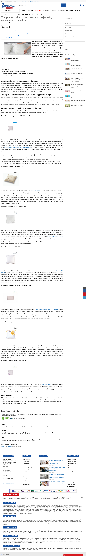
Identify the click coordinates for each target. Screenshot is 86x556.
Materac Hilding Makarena (73, 505)
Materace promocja (26, 478)
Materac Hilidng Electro (45, 507)
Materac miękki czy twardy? (76, 497)
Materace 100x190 (39, 548)
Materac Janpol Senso (70, 523)
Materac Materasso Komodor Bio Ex (72, 539)
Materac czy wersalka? (8, 498)
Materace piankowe (71, 467)
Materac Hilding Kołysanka (73, 506)
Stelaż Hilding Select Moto (73, 511)
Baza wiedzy (68, 27)
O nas (24, 482)
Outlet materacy (26, 465)
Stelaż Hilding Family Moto (39, 511)
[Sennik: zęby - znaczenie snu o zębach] (67, 95)
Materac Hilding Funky (66, 509)
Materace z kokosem (71, 476)
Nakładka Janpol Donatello (48, 523)
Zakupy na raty (25, 473)
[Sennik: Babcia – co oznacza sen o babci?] (67, 105)
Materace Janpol (9, 516)
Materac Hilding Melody (67, 507)
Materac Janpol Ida (38, 523)
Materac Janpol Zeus (19, 523)
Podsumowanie (9, 37)
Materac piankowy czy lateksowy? (10, 497)
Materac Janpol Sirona (76, 520)
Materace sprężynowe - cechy (64, 497)
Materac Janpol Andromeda (9, 518)
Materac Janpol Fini (39, 520)
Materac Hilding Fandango (40, 505)
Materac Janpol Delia (10, 520)
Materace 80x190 (7, 548)
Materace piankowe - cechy (39, 497)
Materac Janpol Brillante (38, 521)
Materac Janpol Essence (59, 523)
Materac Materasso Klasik (56, 538)
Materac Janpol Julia (57, 520)
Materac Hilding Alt (38, 509)
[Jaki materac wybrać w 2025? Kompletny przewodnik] (67, 59)
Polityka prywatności (26, 459)
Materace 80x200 (15, 548)
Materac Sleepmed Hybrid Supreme (62, 530)
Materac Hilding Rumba (18, 505)
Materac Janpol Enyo (60, 518)
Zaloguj (2, 446)
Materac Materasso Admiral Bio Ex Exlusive (12, 541)
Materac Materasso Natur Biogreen (10, 539)
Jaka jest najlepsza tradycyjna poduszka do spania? (16, 31)
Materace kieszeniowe (71, 461)
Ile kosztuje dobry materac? (46, 498)
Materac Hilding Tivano (28, 511)
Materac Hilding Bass (56, 509)
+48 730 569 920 (6, 472)
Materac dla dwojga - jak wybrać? (33, 498)
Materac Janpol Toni (30, 520)
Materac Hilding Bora (56, 510)
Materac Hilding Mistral (26, 510)
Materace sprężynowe (71, 459)
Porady (66, 43)
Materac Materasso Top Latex (56, 541)
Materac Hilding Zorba (51, 505)
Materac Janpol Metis (28, 523)
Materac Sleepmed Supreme (33, 530)
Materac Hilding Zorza (7, 511)
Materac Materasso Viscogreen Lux (10, 538)
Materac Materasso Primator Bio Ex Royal (56, 539)
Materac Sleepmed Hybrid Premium (47, 530)
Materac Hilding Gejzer (76, 509)
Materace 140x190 (73, 548)
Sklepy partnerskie (26, 463)
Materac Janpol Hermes (21, 520)
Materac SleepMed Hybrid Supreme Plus (14, 532)
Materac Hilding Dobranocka (61, 506)
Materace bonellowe (71, 465)
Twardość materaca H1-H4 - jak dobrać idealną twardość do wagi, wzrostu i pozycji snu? (77, 80)
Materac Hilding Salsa (8, 505)
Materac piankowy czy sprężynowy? (25, 497)
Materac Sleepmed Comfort (9, 530)
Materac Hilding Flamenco (62, 505)
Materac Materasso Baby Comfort (21, 542)
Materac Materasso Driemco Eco (29, 541)
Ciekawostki (67, 39)
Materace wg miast (26, 484)
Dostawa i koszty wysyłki (27, 467)
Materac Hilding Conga (77, 507)
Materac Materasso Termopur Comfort (27, 538)
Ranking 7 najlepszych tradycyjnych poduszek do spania (17, 35)
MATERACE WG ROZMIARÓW (12, 545)
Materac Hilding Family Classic (9, 506)
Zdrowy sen (67, 33)
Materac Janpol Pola (10, 523)
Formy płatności (26, 469)
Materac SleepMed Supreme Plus (30, 532)
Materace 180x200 (28, 549)
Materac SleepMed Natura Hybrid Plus (28, 531)
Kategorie (68, 23)
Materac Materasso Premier (41, 539)
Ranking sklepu (68, 46)
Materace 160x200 (20, 549)
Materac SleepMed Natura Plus (42, 531)
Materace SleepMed (10, 527)
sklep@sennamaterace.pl (34, 1)
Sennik (66, 49)
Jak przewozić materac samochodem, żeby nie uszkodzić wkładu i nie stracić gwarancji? (57, 469)
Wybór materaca (68, 30)
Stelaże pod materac (71, 486)
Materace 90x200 (30, 548)
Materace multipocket (71, 463)
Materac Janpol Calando (49, 521)
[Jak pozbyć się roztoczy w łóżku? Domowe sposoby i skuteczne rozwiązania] (67, 84)
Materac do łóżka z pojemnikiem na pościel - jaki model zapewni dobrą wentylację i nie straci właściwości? (56, 476)
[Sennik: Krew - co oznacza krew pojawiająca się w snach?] (67, 63)
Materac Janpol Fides (7, 521)
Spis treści (8, 28)
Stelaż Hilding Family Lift (62, 511)
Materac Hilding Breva (47, 510)
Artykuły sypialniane (71, 484)
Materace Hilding (9, 502)
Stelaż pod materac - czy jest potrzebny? (61, 498)
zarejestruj (9, 446)
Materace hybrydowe (71, 473)
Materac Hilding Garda (76, 510)
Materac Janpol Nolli (70, 518)
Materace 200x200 (37, 549)
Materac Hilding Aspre (66, 510)
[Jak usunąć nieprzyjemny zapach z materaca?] (67, 73)
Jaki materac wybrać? (11, 494)
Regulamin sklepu (26, 461)
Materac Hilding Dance (29, 509)
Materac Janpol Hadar (17, 521)
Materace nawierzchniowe (72, 478)
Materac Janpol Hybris (69, 521)
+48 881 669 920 (22, 1)
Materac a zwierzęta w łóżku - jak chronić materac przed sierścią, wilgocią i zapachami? (56, 462)
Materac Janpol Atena (41, 518)
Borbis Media (34, 554)
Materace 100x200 (47, 548)
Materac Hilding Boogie (19, 509)
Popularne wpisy (70, 55)
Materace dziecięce (71, 482)
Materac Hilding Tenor (47, 509)
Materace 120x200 (64, 548)
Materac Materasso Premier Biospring (27, 539)
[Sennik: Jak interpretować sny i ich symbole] (67, 91)
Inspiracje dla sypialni (69, 36)
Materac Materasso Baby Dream (35, 542)
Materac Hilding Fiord (7, 510)
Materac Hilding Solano (18, 511)
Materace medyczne (71, 480)
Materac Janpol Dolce (59, 521)
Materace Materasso (11, 536)
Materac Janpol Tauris (27, 521)
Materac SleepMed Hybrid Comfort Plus (58, 531)
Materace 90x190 (22, 548)
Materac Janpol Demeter (21, 518)
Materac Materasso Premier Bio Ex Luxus (71, 538)
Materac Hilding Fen (17, 510)
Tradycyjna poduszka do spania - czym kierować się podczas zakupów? (20, 33)
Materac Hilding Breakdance (48, 506)
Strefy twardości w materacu (19, 498)
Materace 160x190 (11, 549)
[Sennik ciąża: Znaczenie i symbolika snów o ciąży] (67, 100)
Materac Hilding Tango (35, 507)
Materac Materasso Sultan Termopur (43, 538)
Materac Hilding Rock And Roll (35, 506)
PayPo (24, 476)
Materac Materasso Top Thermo (70, 541)
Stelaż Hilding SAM (28, 513)
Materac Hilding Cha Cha (24, 507)
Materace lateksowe (71, 471)
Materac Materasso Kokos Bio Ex (43, 541)
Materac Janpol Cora (66, 520)
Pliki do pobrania (26, 480)
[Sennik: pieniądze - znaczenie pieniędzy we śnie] (67, 68)
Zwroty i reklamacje (26, 471)
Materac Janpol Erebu (31, 518)
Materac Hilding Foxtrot (14, 507)
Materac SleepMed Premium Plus (12, 531)
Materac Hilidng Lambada (56, 507)
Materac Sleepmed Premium (21, 530)
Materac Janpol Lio (48, 520)
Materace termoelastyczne (72, 469)
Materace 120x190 (56, 548)
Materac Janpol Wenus (51, 518)
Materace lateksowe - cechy (51, 497)
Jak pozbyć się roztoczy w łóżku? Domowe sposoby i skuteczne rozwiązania (77, 86)
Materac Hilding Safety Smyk (23, 506)
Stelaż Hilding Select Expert (18, 513)
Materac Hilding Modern (8, 509)
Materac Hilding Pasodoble (29, 505)
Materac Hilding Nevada (37, 510)
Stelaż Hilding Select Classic (51, 511)
